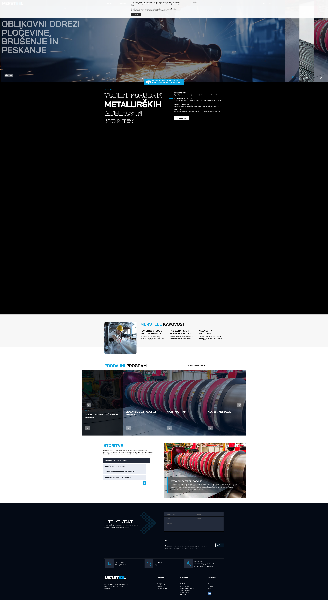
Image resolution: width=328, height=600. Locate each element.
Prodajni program (162, 584)
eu (164, 565)
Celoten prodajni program (197, 365)
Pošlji (219, 545)
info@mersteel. (158, 565)
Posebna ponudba (162, 588)
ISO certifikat (184, 595)
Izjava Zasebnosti (185, 590)
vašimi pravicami (174, 548)
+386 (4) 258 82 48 (120, 565)
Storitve (159, 586)
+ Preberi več (181, 118)
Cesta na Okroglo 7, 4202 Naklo (203, 566)
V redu (136, 14)
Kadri (209, 584)
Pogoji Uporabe (184, 593)
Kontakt (182, 584)
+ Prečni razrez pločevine (115, 466)
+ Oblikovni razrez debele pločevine (119, 472)
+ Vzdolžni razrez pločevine (116, 461)
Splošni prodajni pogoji (187, 588)
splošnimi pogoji (192, 546)
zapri (195, 2)
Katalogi (210, 586)
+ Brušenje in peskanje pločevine (118, 477)
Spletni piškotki (184, 586)
